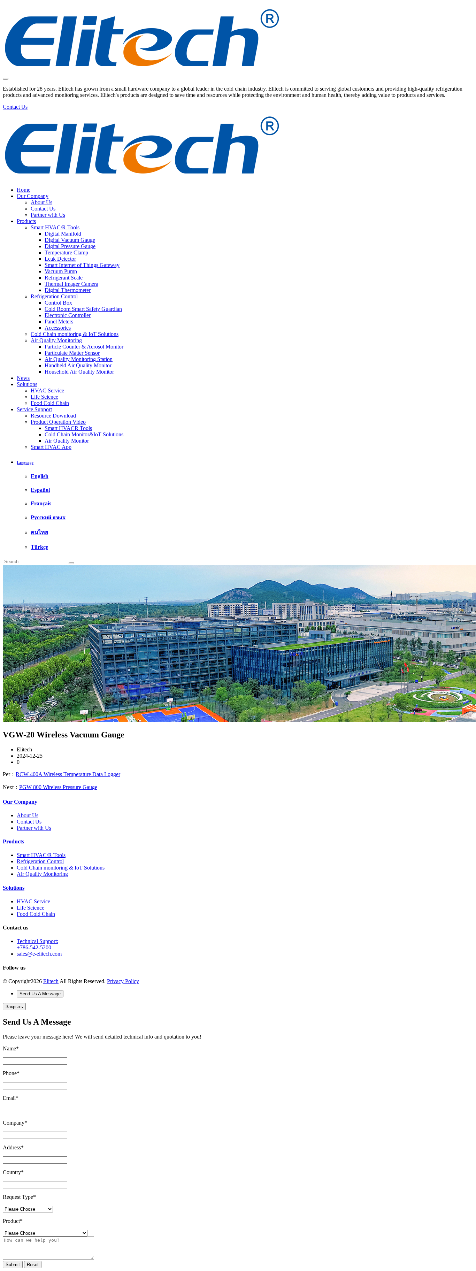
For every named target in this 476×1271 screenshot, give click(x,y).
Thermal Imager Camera (71, 284)
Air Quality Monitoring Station (79, 359)
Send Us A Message (40, 993)
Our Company (32, 196)
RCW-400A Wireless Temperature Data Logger (68, 774)
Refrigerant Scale (64, 278)
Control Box (58, 303)
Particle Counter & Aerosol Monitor (84, 347)
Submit (13, 1264)
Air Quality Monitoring (56, 340)
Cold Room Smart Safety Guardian (83, 309)
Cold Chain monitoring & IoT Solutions (74, 334)
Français (41, 503)
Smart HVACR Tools (68, 428)
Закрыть (14, 1006)
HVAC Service (47, 390)
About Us (41, 202)
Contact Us (43, 209)
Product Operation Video (58, 422)
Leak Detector (60, 259)
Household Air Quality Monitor (79, 372)
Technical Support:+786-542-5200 (37, 944)
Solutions (27, 384)
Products (26, 221)
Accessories (58, 328)
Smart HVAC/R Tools (55, 227)
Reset (33, 1264)
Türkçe (39, 547)
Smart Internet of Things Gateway (82, 265)
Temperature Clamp (66, 252)
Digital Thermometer (68, 290)
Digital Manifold (63, 234)
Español (40, 490)
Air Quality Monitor (67, 441)
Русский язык (48, 517)
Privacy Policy (123, 981)
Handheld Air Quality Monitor (78, 365)
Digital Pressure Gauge (70, 246)
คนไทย (39, 532)
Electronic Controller (68, 315)
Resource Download (53, 416)
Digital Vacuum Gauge (70, 240)
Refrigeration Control (54, 296)
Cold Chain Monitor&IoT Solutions (84, 434)
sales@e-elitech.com (39, 954)
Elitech (51, 981)
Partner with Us (48, 215)
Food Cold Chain (50, 403)
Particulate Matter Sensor (72, 353)
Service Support (34, 409)
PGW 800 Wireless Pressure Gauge (58, 787)
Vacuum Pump (61, 271)
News (23, 378)
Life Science (44, 397)
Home (23, 190)
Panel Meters (59, 321)
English (39, 476)
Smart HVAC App (51, 447)
